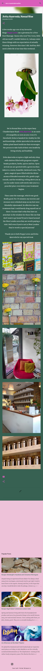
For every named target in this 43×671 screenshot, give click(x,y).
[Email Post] (3, 477)
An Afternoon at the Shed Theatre (13, 643)
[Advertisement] (21, 525)
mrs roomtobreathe (13, 3)
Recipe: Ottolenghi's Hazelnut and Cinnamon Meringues (20, 575)
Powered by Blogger (22, 664)
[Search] (40, 3)
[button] (3, 23)
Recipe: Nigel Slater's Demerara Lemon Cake (16, 609)
